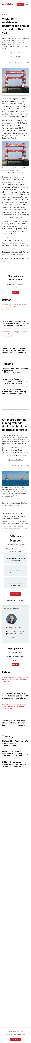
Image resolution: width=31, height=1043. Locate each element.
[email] (22, 63)
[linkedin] (12, 63)
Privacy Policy (21, 1034)
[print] (28, 63)
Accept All (15, 1039)
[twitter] (15, 63)
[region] (15, 1035)
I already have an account (16, 600)
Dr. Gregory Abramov (5, 450)
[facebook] (9, 63)
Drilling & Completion (9, 415)
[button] (3, 4)
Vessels (4, 14)
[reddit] (18, 63)
